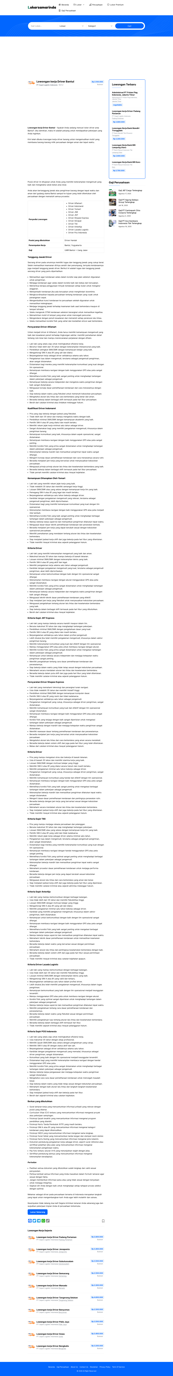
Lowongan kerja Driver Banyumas (53, 1310)
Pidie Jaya (63, 1324)
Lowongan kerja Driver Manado (51, 1285)
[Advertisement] (86, 55)
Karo (113, 167)
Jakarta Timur (116, 101)
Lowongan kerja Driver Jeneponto (53, 1249)
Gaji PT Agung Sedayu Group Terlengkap (128, 201)
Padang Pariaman (65, 1240)
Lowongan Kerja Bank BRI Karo (126, 162)
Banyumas (63, 1312)
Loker (79, 5)
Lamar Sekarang (37, 1212)
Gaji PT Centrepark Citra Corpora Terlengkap (129, 211)
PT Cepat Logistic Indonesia (47, 85)
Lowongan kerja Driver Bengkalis (52, 1346)
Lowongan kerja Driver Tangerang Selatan (57, 1297)
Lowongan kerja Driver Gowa (50, 1334)
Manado (62, 1288)
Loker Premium (117, 5)
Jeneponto (63, 1252)
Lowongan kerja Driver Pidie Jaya (52, 1322)
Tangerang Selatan (66, 1300)
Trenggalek (115, 135)
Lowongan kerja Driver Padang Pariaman (56, 1237)
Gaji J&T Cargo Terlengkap (130, 190)
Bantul (61, 85)
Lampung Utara (117, 152)
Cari (129, 26)
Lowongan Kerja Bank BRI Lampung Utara (123, 146)
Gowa (61, 1336)
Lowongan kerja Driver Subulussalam (54, 1261)
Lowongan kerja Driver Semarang (52, 1273)
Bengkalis (62, 1349)
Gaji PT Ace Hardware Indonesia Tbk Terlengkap (130, 222)
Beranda (65, 5)
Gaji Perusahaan (69, 10)
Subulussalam (64, 1264)
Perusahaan (97, 5)
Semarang (62, 1276)
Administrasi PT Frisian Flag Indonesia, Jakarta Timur (124, 93)
